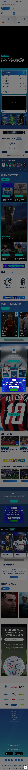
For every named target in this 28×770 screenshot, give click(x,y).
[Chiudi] (24, 380)
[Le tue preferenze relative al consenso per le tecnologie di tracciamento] (25, 767)
